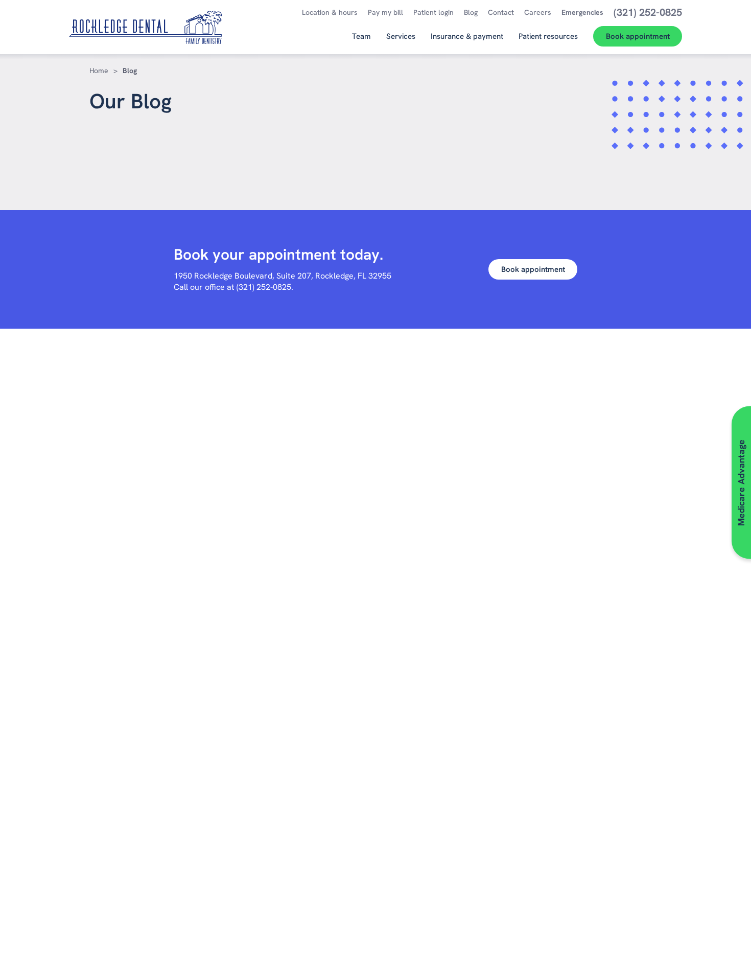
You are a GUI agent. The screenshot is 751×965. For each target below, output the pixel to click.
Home (98, 70)
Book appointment (533, 269)
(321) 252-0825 (264, 287)
